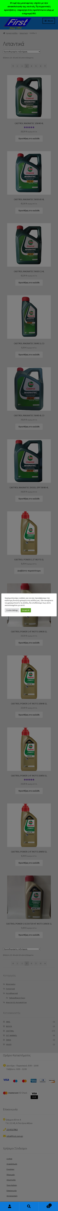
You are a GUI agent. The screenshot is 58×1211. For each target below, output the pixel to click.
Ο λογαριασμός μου (9, 1206)
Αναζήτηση (29, 1206)
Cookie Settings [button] (12, 610)
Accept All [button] (25, 610)
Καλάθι (45, 1204)
